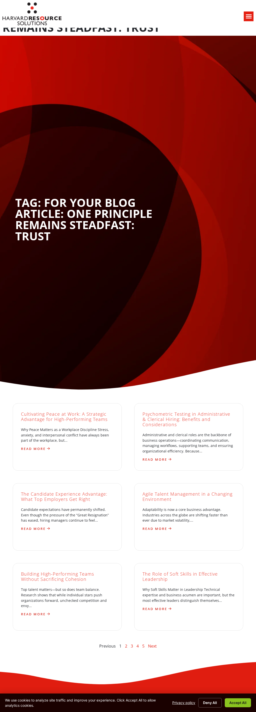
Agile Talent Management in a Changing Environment (187, 496)
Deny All (210, 703)
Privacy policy (183, 703)
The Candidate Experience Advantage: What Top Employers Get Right (64, 496)
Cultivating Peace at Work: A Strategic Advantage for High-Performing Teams (64, 416)
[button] (249, 16)
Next (152, 646)
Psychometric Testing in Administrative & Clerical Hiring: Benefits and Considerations (186, 419)
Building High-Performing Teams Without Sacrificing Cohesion (57, 576)
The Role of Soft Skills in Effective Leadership (180, 576)
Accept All (237, 703)
